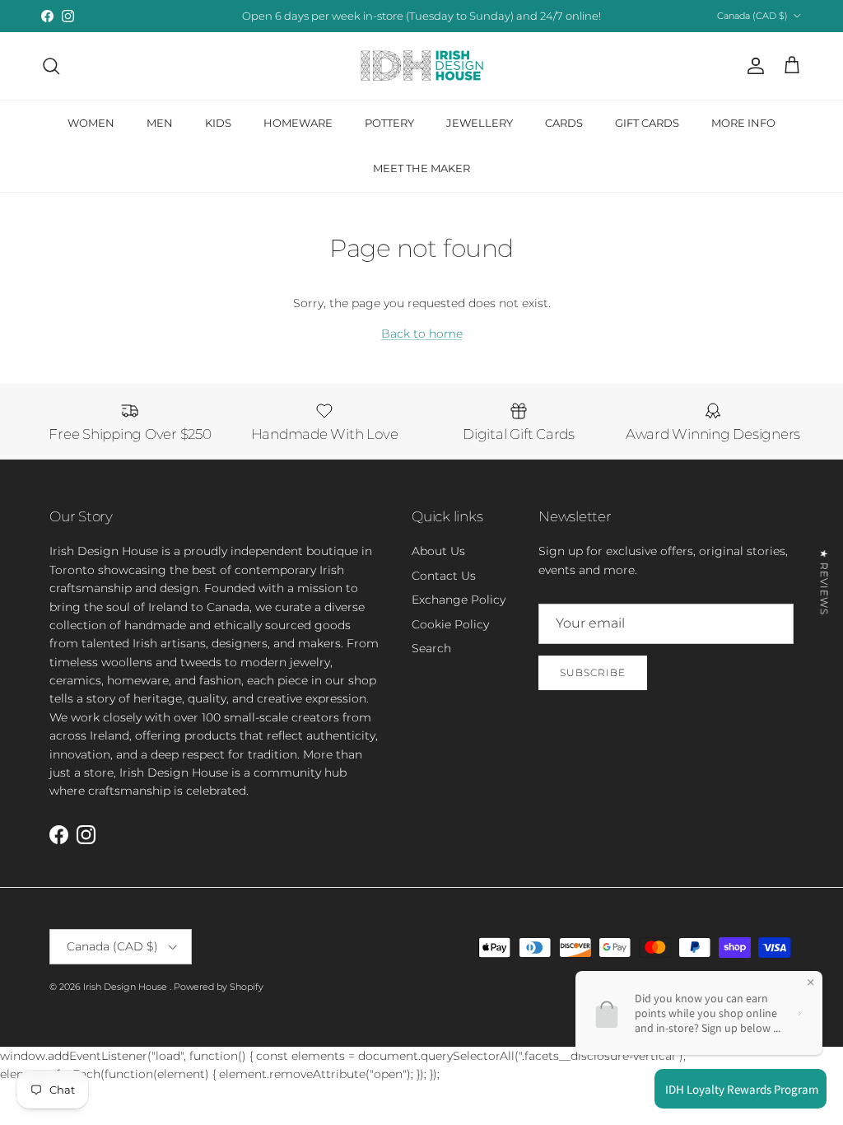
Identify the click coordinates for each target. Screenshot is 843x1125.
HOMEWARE (298, 122)
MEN (160, 122)
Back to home (422, 333)
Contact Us (444, 575)
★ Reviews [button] (824, 582)
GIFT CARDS (647, 122)
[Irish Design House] (422, 66)
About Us (438, 551)
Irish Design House (126, 986)
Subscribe (593, 672)
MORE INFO (743, 122)
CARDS (564, 122)
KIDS (218, 122)
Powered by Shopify (218, 986)
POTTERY (389, 122)
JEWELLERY (479, 122)
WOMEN (91, 122)
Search (431, 648)
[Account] (752, 66)
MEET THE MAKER (421, 168)
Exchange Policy (458, 599)
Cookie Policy (450, 624)
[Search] (51, 66)
